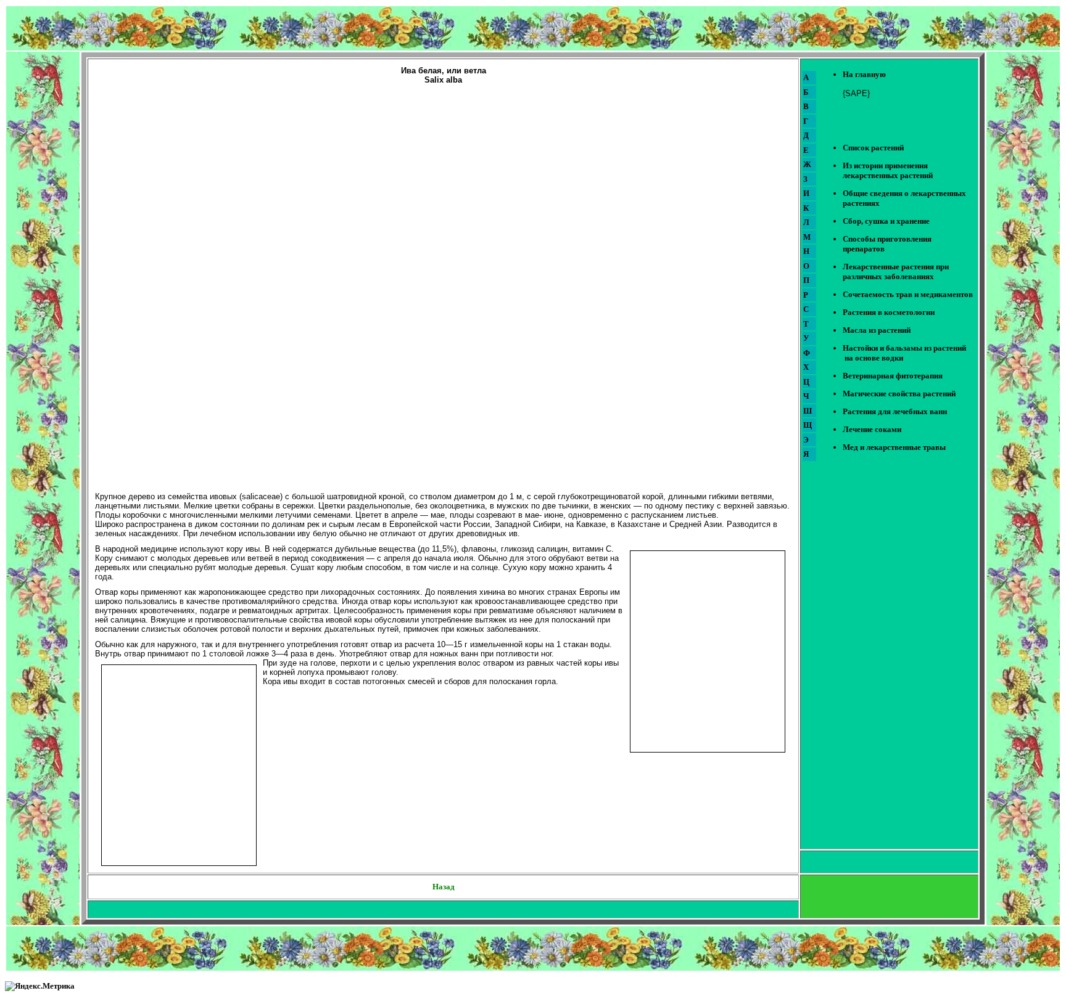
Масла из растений (877, 330)
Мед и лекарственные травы (894, 447)
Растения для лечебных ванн (895, 411)
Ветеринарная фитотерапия (893, 375)
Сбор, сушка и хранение (886, 221)
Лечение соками (872, 429)
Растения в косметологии (889, 312)
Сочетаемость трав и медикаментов (908, 294)
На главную (864, 74)
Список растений (873, 147)
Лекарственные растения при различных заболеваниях (896, 271)
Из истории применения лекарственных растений (888, 170)
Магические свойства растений (899, 393)
